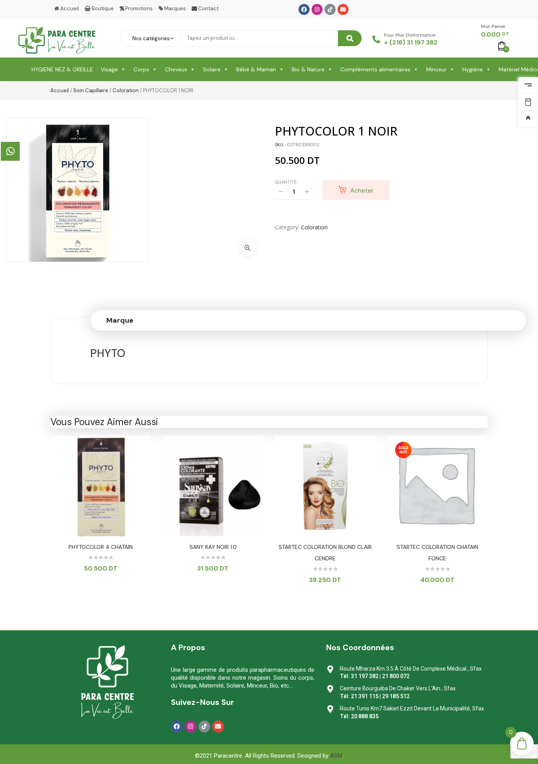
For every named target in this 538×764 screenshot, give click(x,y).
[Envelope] (343, 9)
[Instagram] (317, 9)
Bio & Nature (308, 69)
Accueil (59, 90)
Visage (109, 69)
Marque (120, 320)
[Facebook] (304, 9)
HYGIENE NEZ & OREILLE (62, 69)
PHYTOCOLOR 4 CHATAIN (101, 546)
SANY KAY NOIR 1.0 (213, 546)
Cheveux (176, 69)
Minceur (436, 69)
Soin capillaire (90, 90)
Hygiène (472, 69)
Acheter (362, 190)
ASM (336, 755)
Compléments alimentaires (375, 69)
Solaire (212, 69)
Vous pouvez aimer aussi (104, 422)
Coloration (126, 90)
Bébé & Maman (256, 69)
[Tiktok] (330, 9)
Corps (141, 69)
